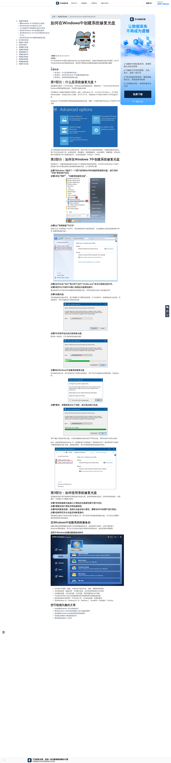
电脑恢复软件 (23, 54)
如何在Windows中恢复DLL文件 (31, 26)
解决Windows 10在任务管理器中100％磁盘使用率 (72, 611)
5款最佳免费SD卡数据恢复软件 (66, 616)
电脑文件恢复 (23, 42)
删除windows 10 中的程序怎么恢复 (32, 23)
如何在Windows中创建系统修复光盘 (32, 38)
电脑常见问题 (23, 64)
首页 (53, 17)
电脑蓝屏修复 (23, 57)
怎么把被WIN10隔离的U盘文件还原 (32, 28)
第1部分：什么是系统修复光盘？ (66, 73)
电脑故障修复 (23, 59)
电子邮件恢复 (23, 40)
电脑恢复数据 (23, 50)
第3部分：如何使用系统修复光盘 (66, 77)
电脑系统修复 (23, 21)
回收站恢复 (23, 45)
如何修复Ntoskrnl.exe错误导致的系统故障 (70, 613)
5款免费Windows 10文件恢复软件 (67, 609)
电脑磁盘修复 (23, 61)
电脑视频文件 (23, 52)
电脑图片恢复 (23, 47)
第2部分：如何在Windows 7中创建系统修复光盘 (72, 75)
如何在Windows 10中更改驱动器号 (32, 30)
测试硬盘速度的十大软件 (63, 618)
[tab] (33, 21)
